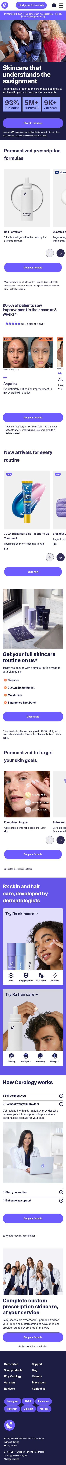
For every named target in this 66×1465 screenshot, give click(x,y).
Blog (35, 1370)
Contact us (39, 1388)
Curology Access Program (15, 1455)
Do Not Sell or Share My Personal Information (24, 1452)
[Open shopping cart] (54, 5)
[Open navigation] (61, 5)
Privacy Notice (10, 1445)
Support (37, 1364)
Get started (11, 1364)
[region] (33, 372)
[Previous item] (50, 253)
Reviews (9, 1388)
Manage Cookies (11, 1459)
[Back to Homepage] (4, 5)
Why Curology (12, 1376)
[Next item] (61, 253)
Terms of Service (11, 1442)
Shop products (13, 1370)
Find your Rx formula (31, 5)
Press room (39, 1382)
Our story (10, 1382)
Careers (37, 1376)
